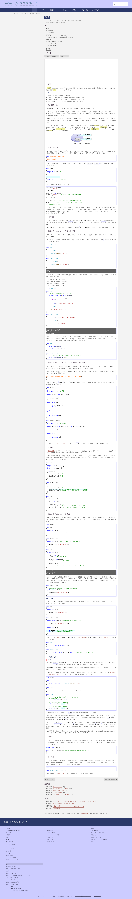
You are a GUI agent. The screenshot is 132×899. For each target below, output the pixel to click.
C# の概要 (8, 832)
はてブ (32, 13)
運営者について (97, 896)
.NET (42, 10)
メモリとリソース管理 (53, 835)
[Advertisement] (81, 70)
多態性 (8, 871)
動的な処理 (51, 837)
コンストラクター (57, 336)
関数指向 (50, 830)
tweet (17, 13)
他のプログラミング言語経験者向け (99, 839)
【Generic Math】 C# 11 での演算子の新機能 (17, 891)
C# (34, 10)
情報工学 (53, 10)
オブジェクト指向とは (11, 844)
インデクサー (82, 637)
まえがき (8, 828)
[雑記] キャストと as (11, 873)
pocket (38, 13)
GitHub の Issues (84, 813)
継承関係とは (50, 30)
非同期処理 (51, 841)
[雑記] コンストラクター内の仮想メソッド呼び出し (18, 875)
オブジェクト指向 (10, 841)
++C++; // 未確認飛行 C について (83, 896)
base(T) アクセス (53, 45)
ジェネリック (9, 886)
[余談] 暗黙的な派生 (110, 779)
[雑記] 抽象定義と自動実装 (12, 882)
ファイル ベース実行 (58, 790)
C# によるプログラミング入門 (15, 822)
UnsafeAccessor (57, 787)
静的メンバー (9, 855)
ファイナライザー (57, 805)
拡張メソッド (108, 637)
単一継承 (48, 50)
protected (48, 39)
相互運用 (50, 839)
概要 (47, 28)
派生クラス (65, 56)
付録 (92, 841)
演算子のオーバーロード (12, 859)
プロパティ (9, 853)
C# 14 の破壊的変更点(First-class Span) (63, 803)
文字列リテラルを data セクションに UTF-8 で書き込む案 (68, 807)
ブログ (96, 10)
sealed (48, 48)
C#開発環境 (8, 835)
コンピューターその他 (69, 10)
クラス (8, 846)
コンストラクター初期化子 (60, 443)
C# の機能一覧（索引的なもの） (13, 830)
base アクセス (52, 43)
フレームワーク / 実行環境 (97, 832)
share (22, 13)
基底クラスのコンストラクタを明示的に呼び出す (59, 37)
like (27, 13)
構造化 (7, 839)
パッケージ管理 (94, 830)
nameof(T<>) (56, 808)
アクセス (57, 637)
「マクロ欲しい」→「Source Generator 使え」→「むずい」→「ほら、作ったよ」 (75, 801)
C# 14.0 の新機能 (57, 792)
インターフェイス (60, 773)
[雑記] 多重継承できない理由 (13, 868)
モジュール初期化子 (11, 857)
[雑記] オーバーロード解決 (63, 794)
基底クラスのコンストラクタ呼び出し (56, 36)
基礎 (7, 837)
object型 (48, 34)
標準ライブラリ (94, 835)
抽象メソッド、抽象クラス (12, 877)
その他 (92, 828)
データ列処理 (51, 832)
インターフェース (10, 879)
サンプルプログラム (96, 837)
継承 (47, 17)
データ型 (50, 828)
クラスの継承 (50, 32)
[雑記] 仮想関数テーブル (12, 884)
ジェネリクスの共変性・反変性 (13, 888)
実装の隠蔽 (51, 451)
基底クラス (55, 56)
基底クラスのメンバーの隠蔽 (54, 41)
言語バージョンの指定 (62, 788)
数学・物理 (85, 10)
